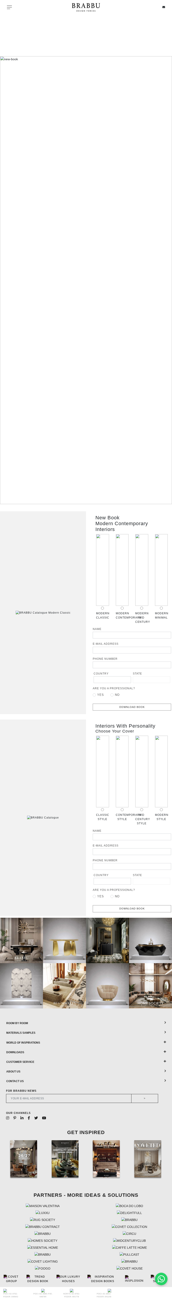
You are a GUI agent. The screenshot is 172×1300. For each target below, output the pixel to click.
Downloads (15, 1052)
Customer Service (20, 1062)
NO (117, 694)
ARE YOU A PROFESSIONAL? (114, 688)
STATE (137, 673)
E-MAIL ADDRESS (105, 643)
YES (100, 694)
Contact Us (15, 1081)
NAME (97, 629)
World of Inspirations (23, 1042)
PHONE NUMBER (105, 658)
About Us (13, 1071)
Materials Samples (20, 1032)
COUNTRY (101, 673)
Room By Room (17, 1023)
